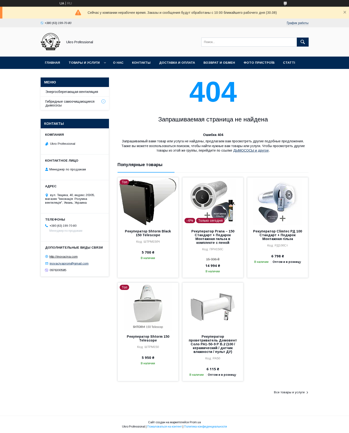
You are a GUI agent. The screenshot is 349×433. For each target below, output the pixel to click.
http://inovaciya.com (63, 256)
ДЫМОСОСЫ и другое (251, 150)
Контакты (141, 62)
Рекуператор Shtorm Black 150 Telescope (148, 233)
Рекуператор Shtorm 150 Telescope (148, 338)
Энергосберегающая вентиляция (71, 92)
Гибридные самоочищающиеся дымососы (69, 103)
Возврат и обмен (219, 62)
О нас (118, 62)
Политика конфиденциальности (205, 426)
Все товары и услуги (289, 392)
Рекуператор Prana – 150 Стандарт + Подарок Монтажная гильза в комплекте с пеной (212, 237)
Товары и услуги (84, 62)
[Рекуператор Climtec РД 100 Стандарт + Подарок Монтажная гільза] (277, 201)
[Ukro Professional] (51, 50)
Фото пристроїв (259, 62)
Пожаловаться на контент (164, 426)
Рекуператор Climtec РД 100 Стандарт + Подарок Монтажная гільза (277, 235)
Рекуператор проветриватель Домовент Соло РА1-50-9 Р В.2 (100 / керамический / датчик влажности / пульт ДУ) (213, 344)
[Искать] (303, 42)
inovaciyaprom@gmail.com (69, 263)
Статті (289, 62)
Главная (52, 62)
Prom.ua (195, 422)
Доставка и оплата (177, 62)
